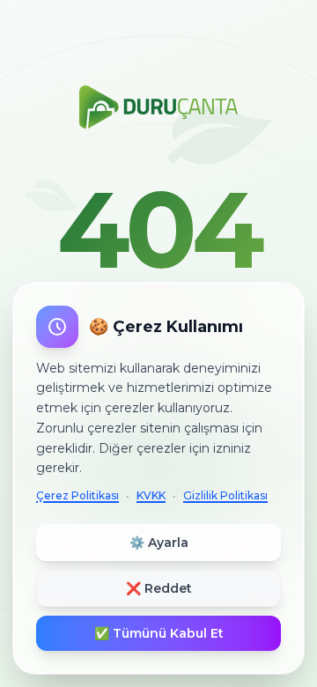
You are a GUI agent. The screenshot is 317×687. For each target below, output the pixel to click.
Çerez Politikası (77, 495)
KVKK (151, 495)
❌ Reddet (159, 588)
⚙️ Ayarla (158, 542)
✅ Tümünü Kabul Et (159, 633)
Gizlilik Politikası (225, 495)
